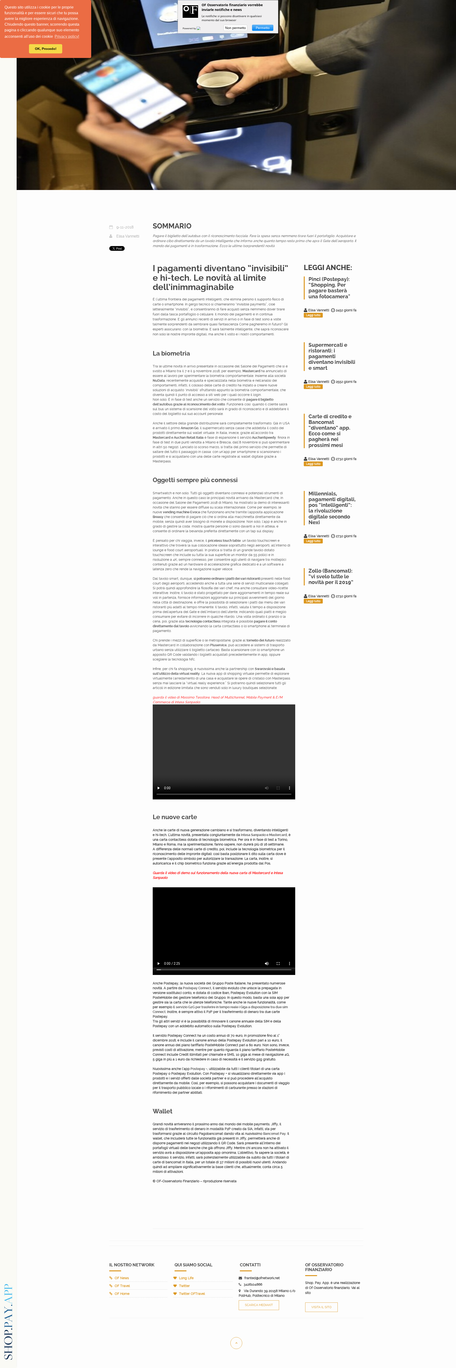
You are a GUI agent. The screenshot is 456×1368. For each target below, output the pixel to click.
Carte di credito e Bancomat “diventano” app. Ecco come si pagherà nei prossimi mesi (330, 430)
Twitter (184, 1286)
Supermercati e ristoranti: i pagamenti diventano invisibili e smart (332, 356)
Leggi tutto (313, 315)
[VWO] (201, 28)
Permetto (263, 28)
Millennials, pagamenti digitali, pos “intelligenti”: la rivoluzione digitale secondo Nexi (332, 508)
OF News (122, 1278)
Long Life (186, 1278)
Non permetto (235, 28)
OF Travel (122, 1286)
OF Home (122, 1294)
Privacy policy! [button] (67, 36)
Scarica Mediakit (259, 1305)
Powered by (190, 28)
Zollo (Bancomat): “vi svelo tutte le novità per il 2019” (331, 576)
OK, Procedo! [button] (46, 49)
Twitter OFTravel (192, 1294)
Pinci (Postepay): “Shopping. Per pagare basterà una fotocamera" (329, 287)
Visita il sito (321, 1307)
